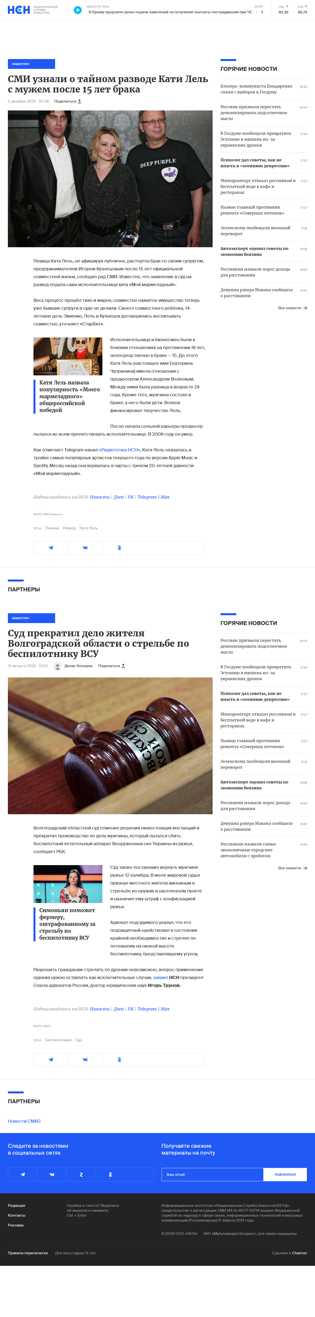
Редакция (16, 1205)
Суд (78, 1040)
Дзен (119, 497)
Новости (100, 497)
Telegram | (149, 497)
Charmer (299, 1253)
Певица (52, 528)
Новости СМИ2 (24, 1121)
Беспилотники (58, 1040)
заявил (160, 977)
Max (165, 497)
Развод (69, 528)
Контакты (16, 1215)
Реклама (15, 1225)
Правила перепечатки (28, 1253)
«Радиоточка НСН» (119, 450)
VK (131, 497)
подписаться (285, 1174)
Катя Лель (88, 528)
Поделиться (65, 101)
